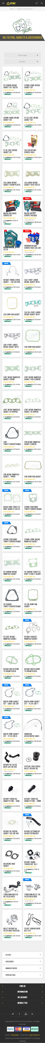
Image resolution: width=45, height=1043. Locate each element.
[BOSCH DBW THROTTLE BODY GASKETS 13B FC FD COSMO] (12, 498)
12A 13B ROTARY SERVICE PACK (30, 151)
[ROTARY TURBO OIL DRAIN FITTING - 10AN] (12, 790)
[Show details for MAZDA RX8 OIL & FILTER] (12, 238)
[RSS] (32, 1013)
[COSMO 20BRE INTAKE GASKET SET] (12, 108)
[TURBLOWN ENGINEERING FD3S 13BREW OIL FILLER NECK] (12, 887)
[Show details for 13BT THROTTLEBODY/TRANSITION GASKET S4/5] (12, 433)
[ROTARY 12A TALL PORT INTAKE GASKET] (33, 303)
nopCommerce (34, 1035)
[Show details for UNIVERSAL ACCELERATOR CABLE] (33, 725)
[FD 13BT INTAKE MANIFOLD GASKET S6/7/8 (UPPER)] (12, 627)
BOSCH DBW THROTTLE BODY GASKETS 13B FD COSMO (11, 509)
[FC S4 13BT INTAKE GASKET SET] (33, 108)
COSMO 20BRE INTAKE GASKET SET (11, 119)
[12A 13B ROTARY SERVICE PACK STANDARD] (33, 141)
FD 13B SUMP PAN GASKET (30, 605)
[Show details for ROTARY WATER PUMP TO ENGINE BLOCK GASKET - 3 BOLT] (33, 660)
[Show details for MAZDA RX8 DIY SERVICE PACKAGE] (33, 206)
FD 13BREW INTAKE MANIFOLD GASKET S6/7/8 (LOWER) (10, 574)
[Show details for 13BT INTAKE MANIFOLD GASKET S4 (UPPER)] (12, 400)
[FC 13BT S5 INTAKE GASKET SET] (12, 141)
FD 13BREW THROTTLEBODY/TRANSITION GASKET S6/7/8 (13, 606)
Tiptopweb (15, 1035)
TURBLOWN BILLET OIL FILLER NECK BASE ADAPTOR (32, 896)
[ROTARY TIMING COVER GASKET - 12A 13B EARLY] (12, 271)
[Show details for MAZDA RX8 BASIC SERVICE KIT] (12, 206)
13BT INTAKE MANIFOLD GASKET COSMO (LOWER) (11, 379)
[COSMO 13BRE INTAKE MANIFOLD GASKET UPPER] (33, 530)
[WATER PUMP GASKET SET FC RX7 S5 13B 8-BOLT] (12, 725)
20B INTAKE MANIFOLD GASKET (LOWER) (32, 443)
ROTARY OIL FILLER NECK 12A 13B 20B (10, 766)
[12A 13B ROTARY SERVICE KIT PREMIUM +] (33, 238)
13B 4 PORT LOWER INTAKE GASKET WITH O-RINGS (11, 347)
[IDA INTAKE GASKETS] (12, 854)
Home (12, 9)
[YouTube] (25, 1013)
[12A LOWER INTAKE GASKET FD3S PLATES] (33, 173)
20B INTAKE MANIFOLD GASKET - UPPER (11, 475)
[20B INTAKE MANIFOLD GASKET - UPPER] (12, 465)
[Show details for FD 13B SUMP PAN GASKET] (33, 595)
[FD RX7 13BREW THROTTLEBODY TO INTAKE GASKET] (33, 563)
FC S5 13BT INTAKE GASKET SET (10, 151)
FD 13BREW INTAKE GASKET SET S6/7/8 (10, 86)
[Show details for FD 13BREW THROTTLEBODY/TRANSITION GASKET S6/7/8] (12, 595)
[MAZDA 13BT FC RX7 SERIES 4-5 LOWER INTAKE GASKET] (33, 368)
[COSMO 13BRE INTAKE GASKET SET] (33, 76)
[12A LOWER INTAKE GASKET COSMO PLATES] (12, 173)
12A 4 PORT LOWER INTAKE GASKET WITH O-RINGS (32, 282)
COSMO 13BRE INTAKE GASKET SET (32, 86)
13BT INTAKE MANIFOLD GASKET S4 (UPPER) (11, 411)
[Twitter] (12, 1013)
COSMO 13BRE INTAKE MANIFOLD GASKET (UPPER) (32, 541)
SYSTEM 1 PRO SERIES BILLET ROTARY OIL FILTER (32, 768)
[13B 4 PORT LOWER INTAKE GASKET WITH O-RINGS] (12, 336)
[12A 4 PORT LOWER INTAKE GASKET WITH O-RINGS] (33, 271)
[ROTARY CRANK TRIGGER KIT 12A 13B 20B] (33, 854)
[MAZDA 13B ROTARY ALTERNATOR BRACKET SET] (33, 822)
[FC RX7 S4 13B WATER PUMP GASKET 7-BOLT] (33, 692)
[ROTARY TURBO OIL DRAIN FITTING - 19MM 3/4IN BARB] (33, 790)
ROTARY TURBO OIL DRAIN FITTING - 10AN (11, 800)
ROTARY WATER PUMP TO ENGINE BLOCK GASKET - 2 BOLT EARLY (12, 671)
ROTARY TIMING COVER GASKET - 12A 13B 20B (11, 281)
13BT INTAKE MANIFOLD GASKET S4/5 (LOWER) (32, 378)
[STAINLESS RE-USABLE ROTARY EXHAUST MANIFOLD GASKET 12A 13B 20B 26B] (33, 627)
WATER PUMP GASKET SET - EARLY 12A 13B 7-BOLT (11, 703)
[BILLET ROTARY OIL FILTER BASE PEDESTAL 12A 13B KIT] (12, 919)
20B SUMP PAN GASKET (32, 477)
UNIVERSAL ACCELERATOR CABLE (31, 735)
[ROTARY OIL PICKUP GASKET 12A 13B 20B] (12, 822)
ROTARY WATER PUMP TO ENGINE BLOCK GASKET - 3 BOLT (32, 671)
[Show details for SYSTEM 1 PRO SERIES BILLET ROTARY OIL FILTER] (33, 757)
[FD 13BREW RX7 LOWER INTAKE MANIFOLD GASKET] (12, 563)
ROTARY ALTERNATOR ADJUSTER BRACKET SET (32, 833)
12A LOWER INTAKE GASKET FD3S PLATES (32, 184)
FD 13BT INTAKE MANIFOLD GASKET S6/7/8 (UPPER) (10, 639)
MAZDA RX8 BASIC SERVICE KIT (10, 214)
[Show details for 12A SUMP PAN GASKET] (12, 303)
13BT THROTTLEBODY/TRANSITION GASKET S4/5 (13, 444)
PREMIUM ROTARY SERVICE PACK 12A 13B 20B (32, 248)
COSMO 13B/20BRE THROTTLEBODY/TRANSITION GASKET (13, 541)
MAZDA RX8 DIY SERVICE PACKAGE (30, 214)
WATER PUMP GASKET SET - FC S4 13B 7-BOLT (32, 703)
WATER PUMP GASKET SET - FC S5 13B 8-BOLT (11, 736)
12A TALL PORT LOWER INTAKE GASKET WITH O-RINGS (32, 314)
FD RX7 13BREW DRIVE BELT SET (32, 930)
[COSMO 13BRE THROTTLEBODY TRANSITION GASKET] (12, 530)
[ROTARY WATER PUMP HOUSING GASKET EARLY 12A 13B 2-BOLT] (12, 660)
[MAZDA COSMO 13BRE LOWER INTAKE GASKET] (12, 368)
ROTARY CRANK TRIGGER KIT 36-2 (30, 863)
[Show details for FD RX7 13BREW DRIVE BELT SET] (33, 919)
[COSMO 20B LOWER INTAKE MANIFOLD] (33, 433)
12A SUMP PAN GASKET (11, 314)
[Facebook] (19, 1013)
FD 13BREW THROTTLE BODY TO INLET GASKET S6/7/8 (32, 574)
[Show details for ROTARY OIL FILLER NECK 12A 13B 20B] (12, 757)
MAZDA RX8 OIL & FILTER (9, 248)
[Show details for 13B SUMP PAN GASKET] (33, 336)
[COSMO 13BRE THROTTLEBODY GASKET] (33, 498)
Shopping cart (37, 2)
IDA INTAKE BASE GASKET (9, 865)
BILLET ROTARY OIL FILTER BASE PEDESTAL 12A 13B (11, 931)
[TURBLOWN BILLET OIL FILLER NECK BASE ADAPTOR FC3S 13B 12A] (33, 887)
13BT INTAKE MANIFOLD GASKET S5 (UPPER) (32, 411)
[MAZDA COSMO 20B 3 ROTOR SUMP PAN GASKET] (33, 465)
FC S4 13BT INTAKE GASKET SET (31, 119)
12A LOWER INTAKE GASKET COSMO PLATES (11, 184)
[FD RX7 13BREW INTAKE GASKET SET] (12, 76)
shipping (22, 1041)
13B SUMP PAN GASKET (32, 347)
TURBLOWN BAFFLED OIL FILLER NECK (10, 895)
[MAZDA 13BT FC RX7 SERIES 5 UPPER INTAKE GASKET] (33, 400)
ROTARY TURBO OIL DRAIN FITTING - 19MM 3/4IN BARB (32, 801)
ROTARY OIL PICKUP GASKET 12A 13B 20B (11, 832)
